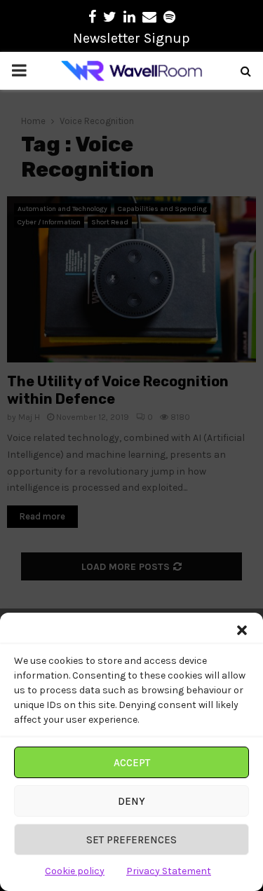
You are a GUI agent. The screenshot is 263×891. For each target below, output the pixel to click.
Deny (131, 801)
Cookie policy (74, 871)
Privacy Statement (168, 871)
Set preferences (131, 840)
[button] (242, 630)
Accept (132, 762)
